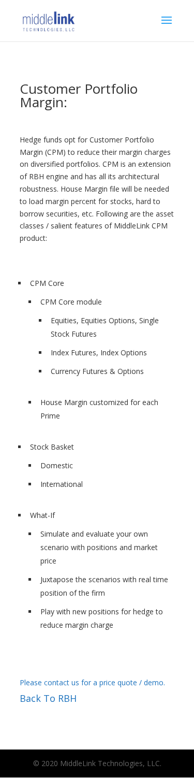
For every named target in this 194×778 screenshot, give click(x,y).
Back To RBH (48, 698)
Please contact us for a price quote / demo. (92, 682)
